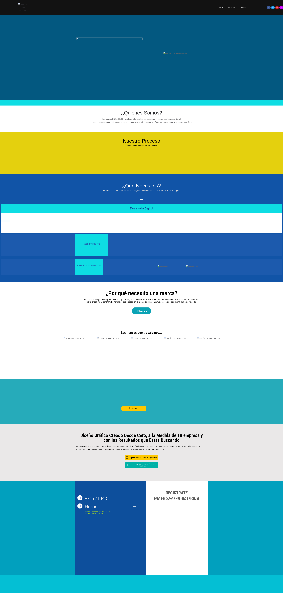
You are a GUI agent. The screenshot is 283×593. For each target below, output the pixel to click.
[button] (151, 266)
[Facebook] (269, 7)
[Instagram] (281, 7)
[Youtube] (277, 7)
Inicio (221, 7)
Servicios (231, 7)
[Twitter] (273, 7)
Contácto (243, 7)
